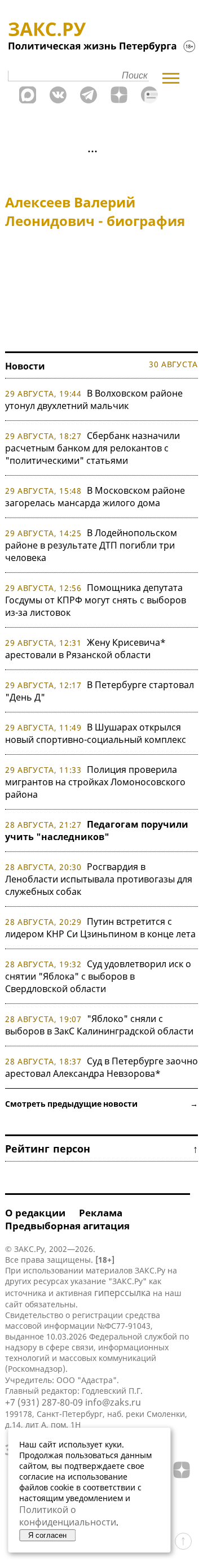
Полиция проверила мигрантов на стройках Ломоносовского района (95, 782)
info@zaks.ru (113, 1402)
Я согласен (47, 1535)
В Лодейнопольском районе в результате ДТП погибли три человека (91, 545)
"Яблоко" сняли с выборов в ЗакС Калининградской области (99, 1024)
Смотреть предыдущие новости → (101, 1103)
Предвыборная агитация (67, 1225)
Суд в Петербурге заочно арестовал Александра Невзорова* (101, 1067)
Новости (25, 366)
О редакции (35, 1212)
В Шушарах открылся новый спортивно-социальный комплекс (95, 733)
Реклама (100, 1212)
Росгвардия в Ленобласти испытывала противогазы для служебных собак (98, 879)
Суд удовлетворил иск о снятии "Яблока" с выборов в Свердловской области (98, 976)
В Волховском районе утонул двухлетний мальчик (94, 399)
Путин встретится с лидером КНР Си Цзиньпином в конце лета (100, 927)
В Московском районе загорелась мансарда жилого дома (95, 496)
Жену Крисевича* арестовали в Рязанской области (85, 648)
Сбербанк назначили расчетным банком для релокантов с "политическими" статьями (92, 448)
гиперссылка (122, 1292)
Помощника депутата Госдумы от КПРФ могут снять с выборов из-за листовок (95, 600)
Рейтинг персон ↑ (101, 1148)
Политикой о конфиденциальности (67, 1515)
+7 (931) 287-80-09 (44, 1402)
